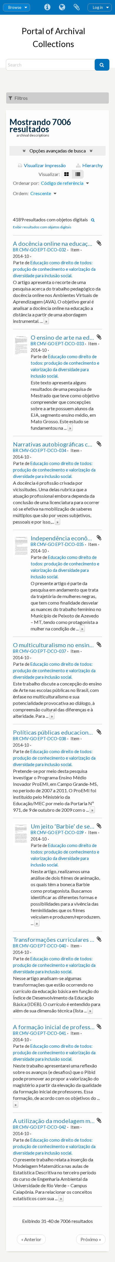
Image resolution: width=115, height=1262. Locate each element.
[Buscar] (102, 65)
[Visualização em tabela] (78, 174)
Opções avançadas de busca (58, 150)
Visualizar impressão (44, 165)
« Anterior (31, 1239)
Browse (14, 7)
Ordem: (21, 193)
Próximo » (90, 1239)
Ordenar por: (26, 183)
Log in (98, 7)
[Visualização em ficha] (66, 174)
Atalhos (47, 7)
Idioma (62, 7)
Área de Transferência (76, 7)
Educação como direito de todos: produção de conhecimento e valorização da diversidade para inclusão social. (54, 269)
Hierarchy (92, 165)
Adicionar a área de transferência (99, 243)
